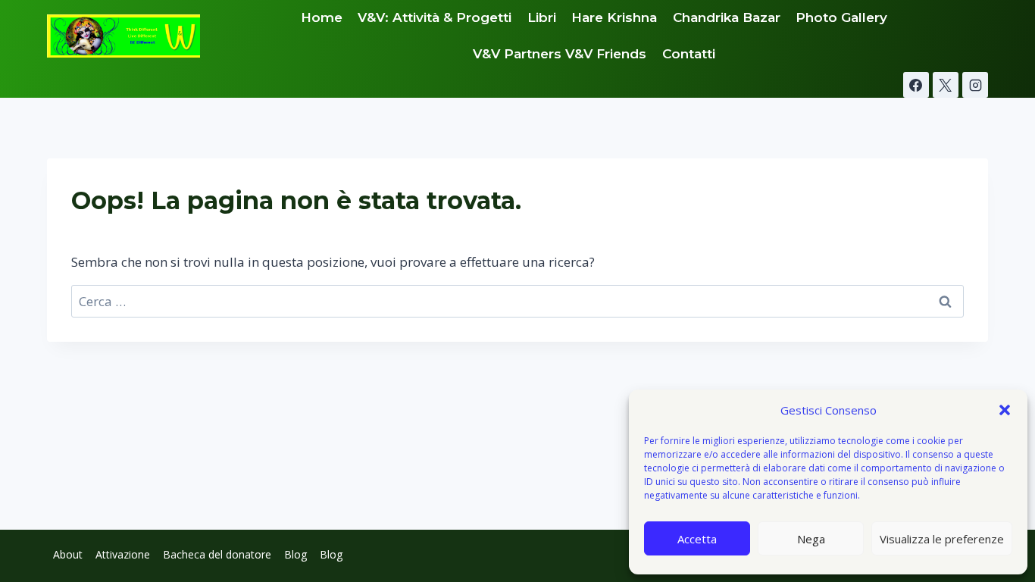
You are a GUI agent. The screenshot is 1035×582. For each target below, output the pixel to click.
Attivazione (122, 554)
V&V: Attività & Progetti (434, 17)
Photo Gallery (841, 17)
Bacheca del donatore (217, 554)
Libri (541, 17)
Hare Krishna (614, 17)
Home (321, 17)
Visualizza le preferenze (942, 538)
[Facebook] (916, 85)
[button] (1004, 410)
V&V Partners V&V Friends (559, 53)
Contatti (688, 53)
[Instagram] (975, 85)
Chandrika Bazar (726, 17)
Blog (295, 554)
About (68, 554)
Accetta (697, 538)
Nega (811, 538)
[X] (945, 85)
